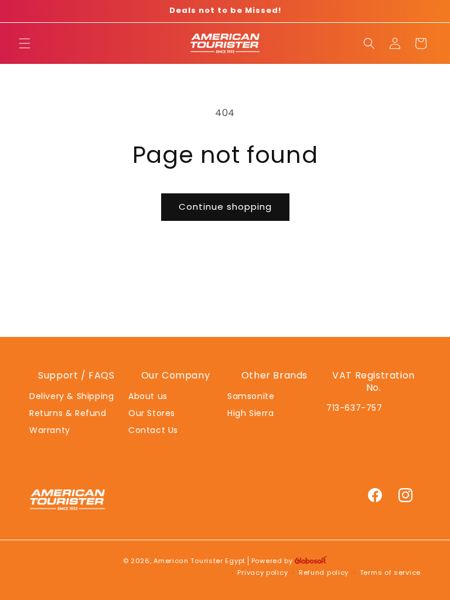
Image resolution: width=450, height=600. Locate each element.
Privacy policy (262, 572)
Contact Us (153, 430)
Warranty (49, 430)
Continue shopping (225, 206)
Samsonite (250, 396)
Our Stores (151, 413)
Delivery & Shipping (71, 396)
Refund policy (324, 572)
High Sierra (250, 413)
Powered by (273, 560)
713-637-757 (354, 408)
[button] (25, 43)
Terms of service (390, 572)
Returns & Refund (68, 413)
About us (148, 396)
